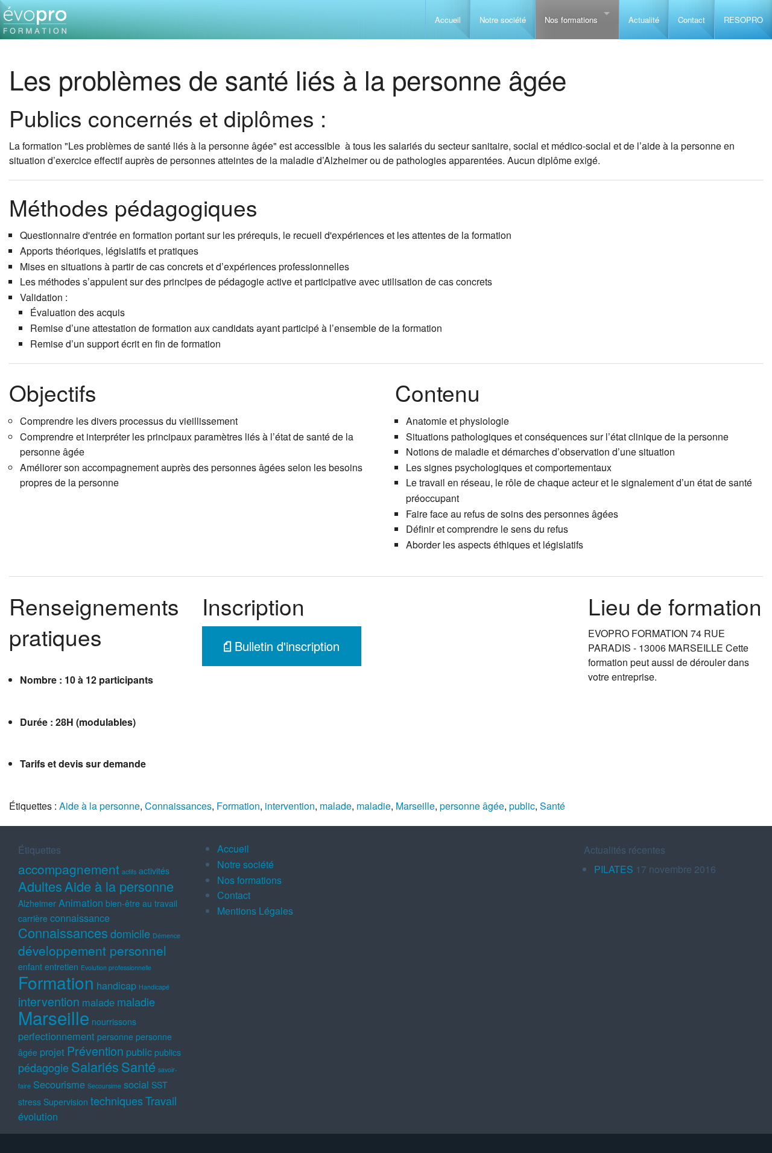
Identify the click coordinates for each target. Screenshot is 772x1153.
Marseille (415, 806)
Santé (552, 806)
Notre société (502, 19)
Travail (161, 1100)
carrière (33, 918)
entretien (61, 967)
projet (52, 1051)
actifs (129, 871)
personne (115, 1037)
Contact (691, 19)
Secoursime (104, 1085)
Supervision (65, 1102)
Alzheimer (37, 903)
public (522, 806)
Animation (81, 902)
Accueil (448, 19)
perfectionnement (56, 1036)
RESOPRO (743, 19)
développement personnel (92, 950)
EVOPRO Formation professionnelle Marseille (34, 24)
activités (154, 871)
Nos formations (571, 19)
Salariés (95, 1066)
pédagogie (43, 1067)
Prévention (95, 1050)
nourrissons (114, 1021)
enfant (30, 967)
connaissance (80, 917)
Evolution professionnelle (116, 967)
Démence (166, 935)
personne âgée (472, 806)
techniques (116, 1100)
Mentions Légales (255, 911)
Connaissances (178, 806)
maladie (373, 806)
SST (159, 1085)
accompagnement (68, 869)
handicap (116, 985)
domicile (130, 933)
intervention (290, 806)
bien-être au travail (141, 903)
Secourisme (59, 1084)
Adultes (40, 886)
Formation (238, 806)
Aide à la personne (99, 806)
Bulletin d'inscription (285, 646)
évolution (38, 1116)
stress (29, 1102)
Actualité (643, 19)
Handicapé (154, 986)
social (136, 1084)
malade (336, 806)
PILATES (613, 869)
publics (167, 1052)
